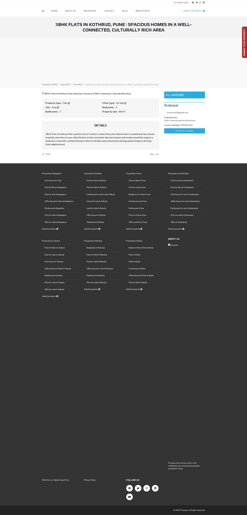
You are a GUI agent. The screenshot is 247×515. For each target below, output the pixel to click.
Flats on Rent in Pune (137, 180)
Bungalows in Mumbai (96, 248)
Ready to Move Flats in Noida (141, 248)
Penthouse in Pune (136, 208)
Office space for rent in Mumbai (100, 268)
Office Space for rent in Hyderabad (185, 201)
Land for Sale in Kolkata (96, 208)
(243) (65, 84)
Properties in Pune (133, 173)
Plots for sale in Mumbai (97, 282)
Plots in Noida (134, 255)
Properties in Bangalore (52, 173)
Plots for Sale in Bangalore (55, 215)
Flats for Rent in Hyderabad (182, 187)
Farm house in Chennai (54, 261)
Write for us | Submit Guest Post (55, 480)
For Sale (120, 103)
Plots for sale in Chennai (54, 282)
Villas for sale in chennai (54, 289)
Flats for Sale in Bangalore (55, 194)
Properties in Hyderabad (178, 173)
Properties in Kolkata (93, 173)
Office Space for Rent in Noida (141, 275)
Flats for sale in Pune (137, 187)
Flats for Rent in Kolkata (96, 187)
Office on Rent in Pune (138, 222)
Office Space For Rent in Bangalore (59, 201)
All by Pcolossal (184, 131)
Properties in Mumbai (93, 241)
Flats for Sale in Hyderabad (182, 180)
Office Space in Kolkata (96, 215)
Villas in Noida (134, 261)
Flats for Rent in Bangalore (55, 187)
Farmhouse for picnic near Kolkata (101, 194)
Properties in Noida (134, 241)
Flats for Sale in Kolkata (96, 180)
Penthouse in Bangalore (54, 208)
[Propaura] (43, 11)
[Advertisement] (123, 60)
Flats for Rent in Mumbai (97, 255)
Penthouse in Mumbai (96, 275)
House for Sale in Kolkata (97, 201)
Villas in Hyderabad (179, 222)
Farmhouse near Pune (138, 201)
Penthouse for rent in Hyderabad (184, 208)
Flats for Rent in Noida (138, 282)
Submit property (193, 11)
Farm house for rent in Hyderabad (185, 194)
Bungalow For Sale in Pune (139, 194)
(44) (78, 84)
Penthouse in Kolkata (95, 222)
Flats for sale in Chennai (54, 255)
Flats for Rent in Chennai (55, 248)
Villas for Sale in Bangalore (55, 222)
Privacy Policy (90, 480)
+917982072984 (180, 2)
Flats (65, 103)
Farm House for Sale (53, 180)
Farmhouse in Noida (137, 268)
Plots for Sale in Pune (137, 215)
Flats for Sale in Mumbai (96, 261)
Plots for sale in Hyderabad (182, 215)
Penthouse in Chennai (53, 275)
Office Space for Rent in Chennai (58, 268)
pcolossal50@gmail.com (177, 112)
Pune (54, 107)
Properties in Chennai (51, 241)
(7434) (49, 84)
